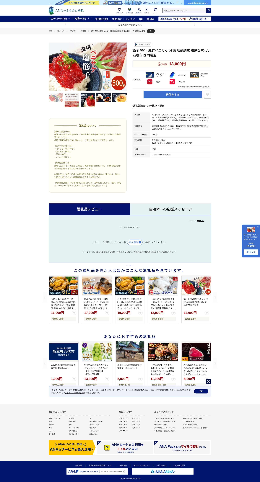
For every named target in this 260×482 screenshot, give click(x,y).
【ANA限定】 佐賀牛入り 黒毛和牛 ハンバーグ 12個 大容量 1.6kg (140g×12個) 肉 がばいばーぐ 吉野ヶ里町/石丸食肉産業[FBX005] (162, 371)
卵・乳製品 (73, 431)
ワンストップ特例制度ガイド (165, 421)
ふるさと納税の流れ (190, 425)
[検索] (208, 10)
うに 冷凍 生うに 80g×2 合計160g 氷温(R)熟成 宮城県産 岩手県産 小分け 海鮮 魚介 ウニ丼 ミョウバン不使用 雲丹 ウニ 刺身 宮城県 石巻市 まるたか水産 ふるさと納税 (129, 308)
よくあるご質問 (179, 465)
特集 (141, 19)
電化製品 (92, 428)
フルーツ (52, 431)
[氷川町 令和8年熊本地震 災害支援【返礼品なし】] (130, 351)
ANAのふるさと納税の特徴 (192, 418)
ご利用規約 (122, 465)
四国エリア (123, 428)
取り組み (150, 19)
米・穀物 (52, 434)
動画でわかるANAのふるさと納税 (195, 428)
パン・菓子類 (74, 428)
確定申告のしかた (160, 425)
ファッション (94, 431)
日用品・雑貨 (94, 425)
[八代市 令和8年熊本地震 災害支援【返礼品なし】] (63, 351)
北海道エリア (124, 418)
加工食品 (72, 421)
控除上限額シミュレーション (165, 428)
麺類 (70, 425)
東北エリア (136, 418)
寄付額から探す (101, 19)
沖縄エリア (123, 431)
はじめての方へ (188, 421)
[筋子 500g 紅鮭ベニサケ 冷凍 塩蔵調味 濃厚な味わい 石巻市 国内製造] (196, 285)
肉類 (50, 421)
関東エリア (123, 421)
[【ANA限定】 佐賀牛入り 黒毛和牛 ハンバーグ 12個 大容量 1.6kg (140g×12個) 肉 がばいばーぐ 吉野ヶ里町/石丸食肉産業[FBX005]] (163, 351)
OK (201, 391)
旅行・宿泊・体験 (95, 421)
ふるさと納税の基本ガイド (164, 418)
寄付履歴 (133, 242)
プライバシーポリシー (142, 465)
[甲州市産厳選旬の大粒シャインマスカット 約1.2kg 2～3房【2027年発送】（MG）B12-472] (97, 351)
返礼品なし (93, 434)
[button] (66, 25)
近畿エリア (123, 425)
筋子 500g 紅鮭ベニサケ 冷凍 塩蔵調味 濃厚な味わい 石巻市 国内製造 (196, 302)
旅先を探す (116, 19)
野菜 (50, 428)
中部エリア (136, 421)
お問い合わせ (161, 465)
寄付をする (172, 94)
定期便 (71, 418)
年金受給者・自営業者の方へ (165, 431)
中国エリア (136, 425)
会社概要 (78, 465)
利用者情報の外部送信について (100, 465)
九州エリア (136, 428)
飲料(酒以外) (73, 434)
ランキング (130, 19)
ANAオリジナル (54, 418)
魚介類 (51, 425)
